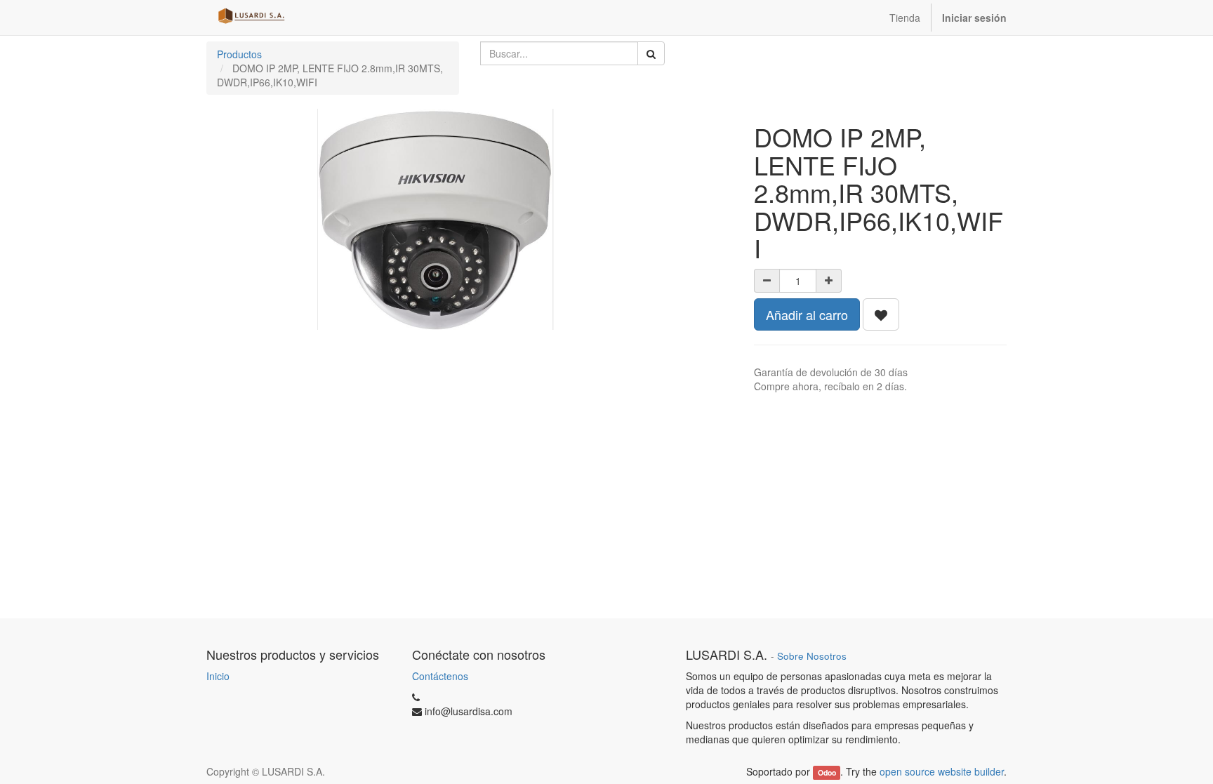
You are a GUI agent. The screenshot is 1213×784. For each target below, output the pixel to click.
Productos (239, 54)
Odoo (827, 772)
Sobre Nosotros (812, 656)
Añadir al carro (807, 314)
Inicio (218, 676)
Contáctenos (440, 676)
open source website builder (942, 771)
